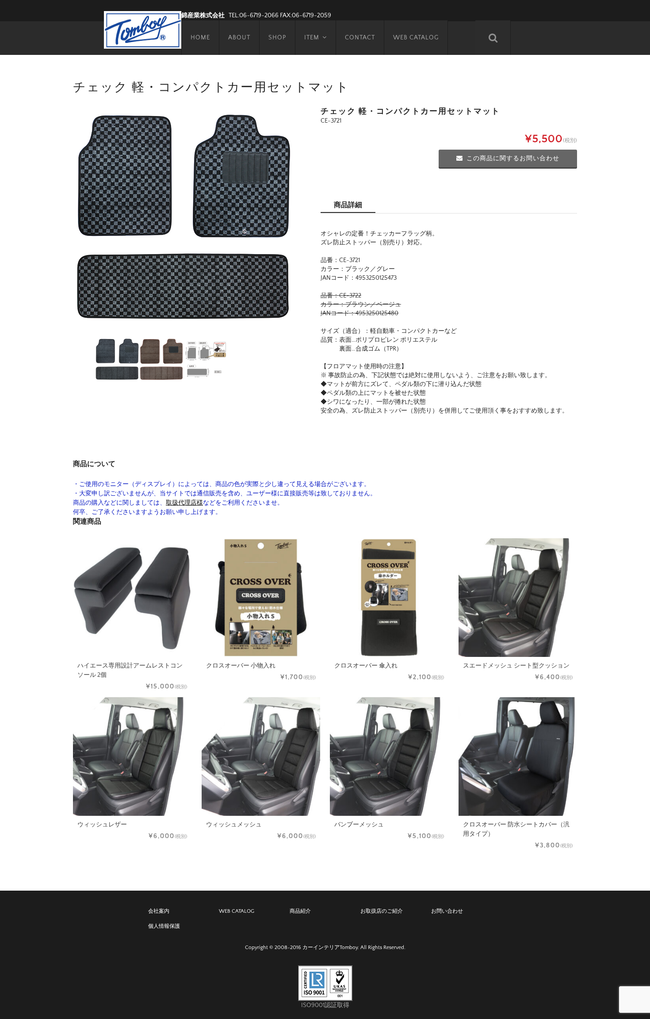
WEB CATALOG (416, 37)
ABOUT (239, 37)
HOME (200, 37)
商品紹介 (300, 911)
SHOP (277, 37)
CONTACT (360, 37)
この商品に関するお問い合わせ (512, 158)
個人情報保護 (164, 926)
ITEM (311, 37)
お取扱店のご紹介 (381, 911)
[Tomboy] (142, 29)
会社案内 (158, 911)
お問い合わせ (447, 911)
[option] (183, 217)
